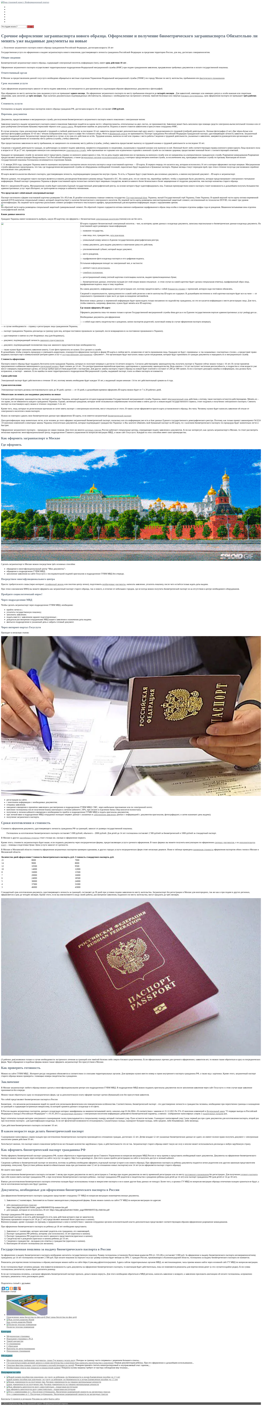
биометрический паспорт (119, 416)
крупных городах (93, 430)
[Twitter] (7, 1288)
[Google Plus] (19, 1288)
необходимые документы (114, 584)
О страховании (13, 14)
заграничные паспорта (71, 1113)
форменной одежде (118, 133)
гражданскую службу (76, 150)
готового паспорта (249, 1174)
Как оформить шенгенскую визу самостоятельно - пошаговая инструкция (41, 1389)
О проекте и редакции (21, 1399)
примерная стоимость (203, 849)
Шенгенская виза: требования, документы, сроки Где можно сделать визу (41, 1360)
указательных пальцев (213, 1113)
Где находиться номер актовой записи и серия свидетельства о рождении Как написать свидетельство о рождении (60, 1363)
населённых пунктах (29, 838)
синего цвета (67, 126)
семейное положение (93, 272)
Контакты (5, 1399)
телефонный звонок (54, 584)
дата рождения (117, 235)
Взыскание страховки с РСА (20, 9)
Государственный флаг (137, 197)
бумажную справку (177, 289)
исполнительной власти (113, 157)
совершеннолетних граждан (23, 1205)
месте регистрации (101, 268)
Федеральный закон (215, 1111)
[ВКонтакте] (3, 1288)
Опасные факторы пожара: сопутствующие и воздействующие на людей (40, 1365)
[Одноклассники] (11, 1288)
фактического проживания (212, 78)
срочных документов (224, 842)
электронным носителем (107, 219)
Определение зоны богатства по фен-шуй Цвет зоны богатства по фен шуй (42, 1317)
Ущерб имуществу (15, 12)
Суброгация (12, 17)
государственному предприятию (77, 354)
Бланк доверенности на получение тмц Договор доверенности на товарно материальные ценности (53, 1384)
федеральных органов (91, 157)
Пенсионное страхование (18, 22)
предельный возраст (49, 366)
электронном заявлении (105, 814)
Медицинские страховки (18, 7)
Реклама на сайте (40, 1399)
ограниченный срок (179, 399)
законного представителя (52, 340)
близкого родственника (192, 96)
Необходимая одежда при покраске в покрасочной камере (33, 1368)
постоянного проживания (197, 1174)
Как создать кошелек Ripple (19, 1322)
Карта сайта (54, 1399)
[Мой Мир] (15, 1288)
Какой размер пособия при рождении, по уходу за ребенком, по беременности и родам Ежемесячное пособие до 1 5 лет (62, 1379)
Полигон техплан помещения (20, 1327)
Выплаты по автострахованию (21, 19)
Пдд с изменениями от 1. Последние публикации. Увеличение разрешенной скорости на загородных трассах (57, 1394)
